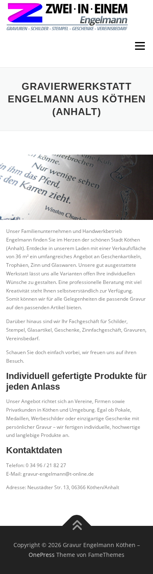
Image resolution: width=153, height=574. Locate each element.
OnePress (42, 554)
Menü (139, 45)
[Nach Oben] (76, 526)
